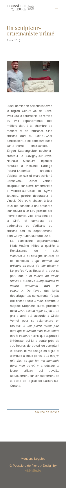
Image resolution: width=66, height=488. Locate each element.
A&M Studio (33, 470)
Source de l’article (47, 412)
